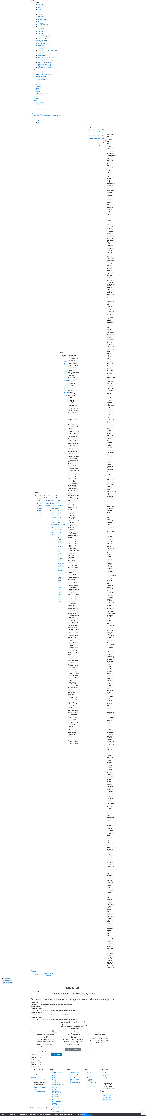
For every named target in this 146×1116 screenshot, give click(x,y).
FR (39, 109)
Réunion (54, 1086)
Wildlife (90, 1081)
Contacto (36, 115)
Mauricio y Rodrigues (58, 1084)
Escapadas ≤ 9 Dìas (75, 1079)
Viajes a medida (74, 1072)
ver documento (77, 1010)
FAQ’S (35, 96)
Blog (35, 100)
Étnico (90, 1077)
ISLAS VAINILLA (40, 18)
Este (40, 507)
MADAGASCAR (40, 4)
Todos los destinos (57, 1072)
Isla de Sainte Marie (57, 1105)
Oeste (40, 508)
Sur (40, 503)
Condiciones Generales (59, 1111)
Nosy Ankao (55, 1096)
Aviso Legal (56, 1107)
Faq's (104, 1072)
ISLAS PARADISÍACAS (42, 24)
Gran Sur (54, 1081)
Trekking (90, 1076)
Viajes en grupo (74, 1074)
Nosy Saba (55, 1094)
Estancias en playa (75, 1082)
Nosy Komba (55, 1091)
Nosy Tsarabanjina (57, 1093)
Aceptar (84, 1114)
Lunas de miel (74, 1081)
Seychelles (55, 1087)
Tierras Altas (55, 1082)
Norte (40, 505)
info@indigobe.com (39, 1091)
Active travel (91, 1086)
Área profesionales (45, 115)
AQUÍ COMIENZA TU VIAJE (73, 1049)
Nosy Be (54, 1089)
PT (47, 109)
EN (43, 109)
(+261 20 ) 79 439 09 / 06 (58, 115)
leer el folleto (35, 1002)
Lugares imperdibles (41, 40)
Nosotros (36, 98)
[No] (89, 1115)
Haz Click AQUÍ (110, 1088)
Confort (90, 1079)
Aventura (90, 1074)
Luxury (90, 1072)
